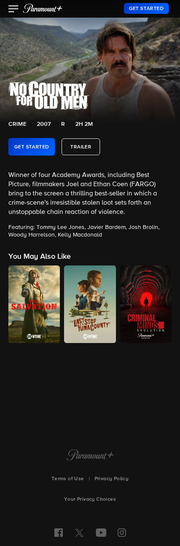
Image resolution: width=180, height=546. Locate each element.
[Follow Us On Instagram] (122, 532)
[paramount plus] (42, 8)
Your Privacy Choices (90, 499)
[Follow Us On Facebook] (58, 532)
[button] (13, 9)
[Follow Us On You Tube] (101, 532)
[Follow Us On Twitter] (79, 532)
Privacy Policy (112, 478)
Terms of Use (67, 478)
